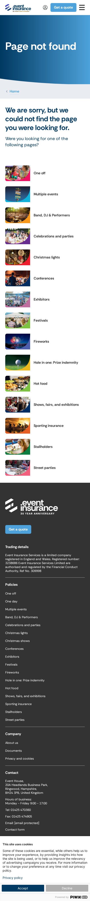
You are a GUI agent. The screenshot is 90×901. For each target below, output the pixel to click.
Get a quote (63, 7)
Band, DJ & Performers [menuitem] (21, 617)
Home (14, 91)
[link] (82, 7)
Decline (67, 888)
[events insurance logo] (18, 7)
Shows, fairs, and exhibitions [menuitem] (25, 696)
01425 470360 (21, 810)
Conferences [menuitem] (14, 649)
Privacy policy (13, 878)
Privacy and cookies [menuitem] (19, 758)
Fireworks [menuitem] (12, 672)
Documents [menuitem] (13, 751)
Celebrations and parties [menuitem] (22, 625)
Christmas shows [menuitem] (17, 641)
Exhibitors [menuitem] (12, 657)
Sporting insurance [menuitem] (18, 704)
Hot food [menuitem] (11, 688)
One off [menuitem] (10, 593)
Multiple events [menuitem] (16, 609)
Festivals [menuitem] (11, 664)
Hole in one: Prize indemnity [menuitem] (25, 680)
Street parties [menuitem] (14, 720)
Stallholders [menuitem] (13, 712)
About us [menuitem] (11, 743)
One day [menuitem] (11, 601)
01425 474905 (22, 816)
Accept (23, 888)
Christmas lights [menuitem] (16, 633)
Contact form (15, 830)
